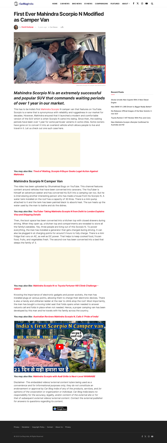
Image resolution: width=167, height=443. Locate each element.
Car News (64, 4)
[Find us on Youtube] (146, 3)
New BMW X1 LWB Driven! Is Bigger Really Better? (131, 107)
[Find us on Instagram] (142, 3)
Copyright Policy (38, 427)
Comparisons (101, 4)
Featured (115, 4)
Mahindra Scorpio (50, 109)
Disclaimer (25, 427)
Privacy (16, 427)
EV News (88, 4)
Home (54, 4)
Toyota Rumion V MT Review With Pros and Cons (131, 118)
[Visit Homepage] (23, 4)
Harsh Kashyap (27, 27)
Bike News (77, 4)
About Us (59, 427)
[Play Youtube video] (60, 346)
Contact (50, 427)
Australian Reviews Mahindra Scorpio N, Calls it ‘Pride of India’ (66, 316)
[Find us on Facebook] (133, 3)
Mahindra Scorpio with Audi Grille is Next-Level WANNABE (64, 376)
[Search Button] (152, 4)
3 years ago (42, 27)
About (125, 4)
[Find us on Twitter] (138, 3)
